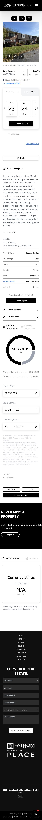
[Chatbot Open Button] (35, 813)
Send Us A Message (21, 731)
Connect (21, 660)
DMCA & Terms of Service (22, 817)
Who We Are (21, 656)
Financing (21, 649)
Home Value (21, 653)
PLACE (21, 792)
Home (21, 636)
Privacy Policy (6, 817)
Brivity (19, 814)
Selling (21, 646)
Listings (21, 639)
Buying (21, 642)
